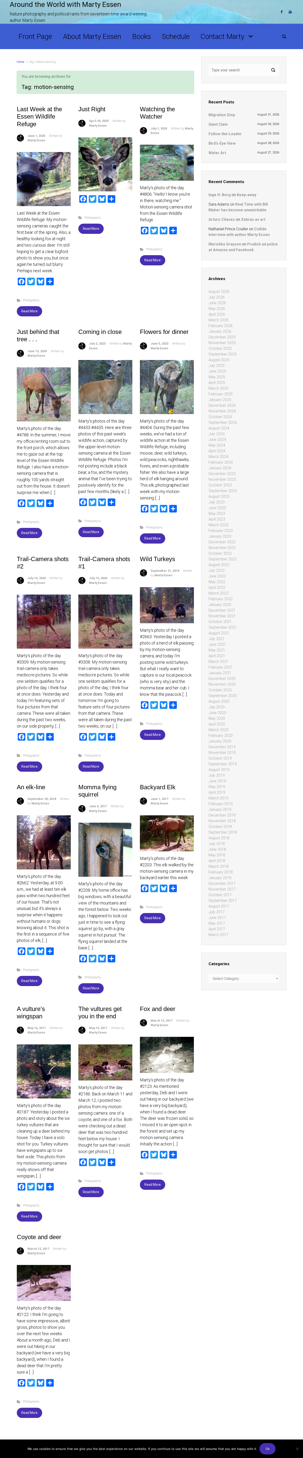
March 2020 (218, 730)
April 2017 (217, 929)
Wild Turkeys (157, 559)
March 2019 (218, 798)
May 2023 (217, 513)
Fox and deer (157, 1008)
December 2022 (222, 542)
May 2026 (217, 308)
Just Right (91, 109)
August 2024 (219, 428)
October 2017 (220, 895)
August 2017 (219, 906)
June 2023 (217, 508)
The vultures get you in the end (100, 1012)
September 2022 (223, 559)
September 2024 (223, 422)
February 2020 (221, 735)
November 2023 (222, 479)
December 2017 (222, 883)
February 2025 (221, 394)
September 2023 (223, 491)
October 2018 (220, 826)
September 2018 (223, 832)
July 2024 (217, 434)
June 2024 (217, 439)
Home (20, 62)
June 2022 (217, 576)
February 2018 (221, 872)
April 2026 (217, 314)
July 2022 (217, 570)
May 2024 (217, 445)
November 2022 (222, 547)
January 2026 (220, 331)
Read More (29, 311)
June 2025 (217, 371)
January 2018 (220, 878)
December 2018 (222, 815)
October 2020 (220, 690)
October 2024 (220, 417)
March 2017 (218, 934)
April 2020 (217, 724)
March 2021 (218, 661)
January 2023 (220, 536)
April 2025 (217, 382)
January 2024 (220, 468)
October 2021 (220, 621)
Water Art (217, 153)
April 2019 (217, 792)
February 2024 (221, 462)
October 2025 (220, 348)
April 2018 (217, 860)
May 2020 (217, 718)
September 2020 (223, 695)
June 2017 (217, 917)
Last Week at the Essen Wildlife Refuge (39, 116)
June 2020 (217, 713)
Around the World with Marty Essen (65, 4)
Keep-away (246, 195)
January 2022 (220, 604)
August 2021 (219, 633)
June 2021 (217, 644)
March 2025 (218, 388)
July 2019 (217, 775)
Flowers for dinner (164, 331)
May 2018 (217, 855)
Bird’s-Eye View (222, 143)
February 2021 (221, 667)
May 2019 (217, 786)
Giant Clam (218, 124)
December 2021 (222, 610)
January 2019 (220, 809)
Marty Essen (36, 140)
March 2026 (218, 320)
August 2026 (219, 291)
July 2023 (217, 502)
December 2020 (222, 678)
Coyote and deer (39, 1237)
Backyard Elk (157, 787)
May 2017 (217, 923)
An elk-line (31, 787)
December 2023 (222, 473)
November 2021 (222, 616)
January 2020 (220, 741)
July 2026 (217, 297)
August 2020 (219, 701)
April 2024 (217, 451)
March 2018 (218, 866)
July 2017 (217, 912)
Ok (268, 1449)
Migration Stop (222, 115)
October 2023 (220, 485)
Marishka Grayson (225, 244)
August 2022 (219, 565)
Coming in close (100, 331)
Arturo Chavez (222, 219)
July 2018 (217, 843)
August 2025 (219, 360)
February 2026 (221, 325)
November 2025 (222, 343)
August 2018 (219, 838)
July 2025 (217, 365)
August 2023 (219, 496)
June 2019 (217, 781)
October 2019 (220, 758)
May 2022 (217, 582)
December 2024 (222, 405)
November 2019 (222, 752)
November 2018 (222, 821)
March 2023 (218, 525)
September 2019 (223, 764)
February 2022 (221, 599)
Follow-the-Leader (225, 134)
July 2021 (217, 639)
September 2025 (223, 354)
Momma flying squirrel (97, 791)
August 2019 (219, 769)
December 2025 (222, 337)
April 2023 (217, 519)
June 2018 (217, 849)
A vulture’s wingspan (31, 1012)
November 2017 (222, 889)
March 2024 (218, 456)
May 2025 (217, 377)
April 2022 (217, 587)
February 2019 (221, 804)
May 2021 (217, 650)
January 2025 (220, 399)
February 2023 (221, 530)
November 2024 (222, 411)
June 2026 (217, 303)
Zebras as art (253, 219)
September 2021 (223, 627)
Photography (31, 300)
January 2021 (220, 673)
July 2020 (217, 707)
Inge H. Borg (220, 195)
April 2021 (217, 656)
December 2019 (222, 747)
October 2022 (220, 553)
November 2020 (222, 684)
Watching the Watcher (157, 113)
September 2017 (223, 900)
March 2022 (218, 593)
